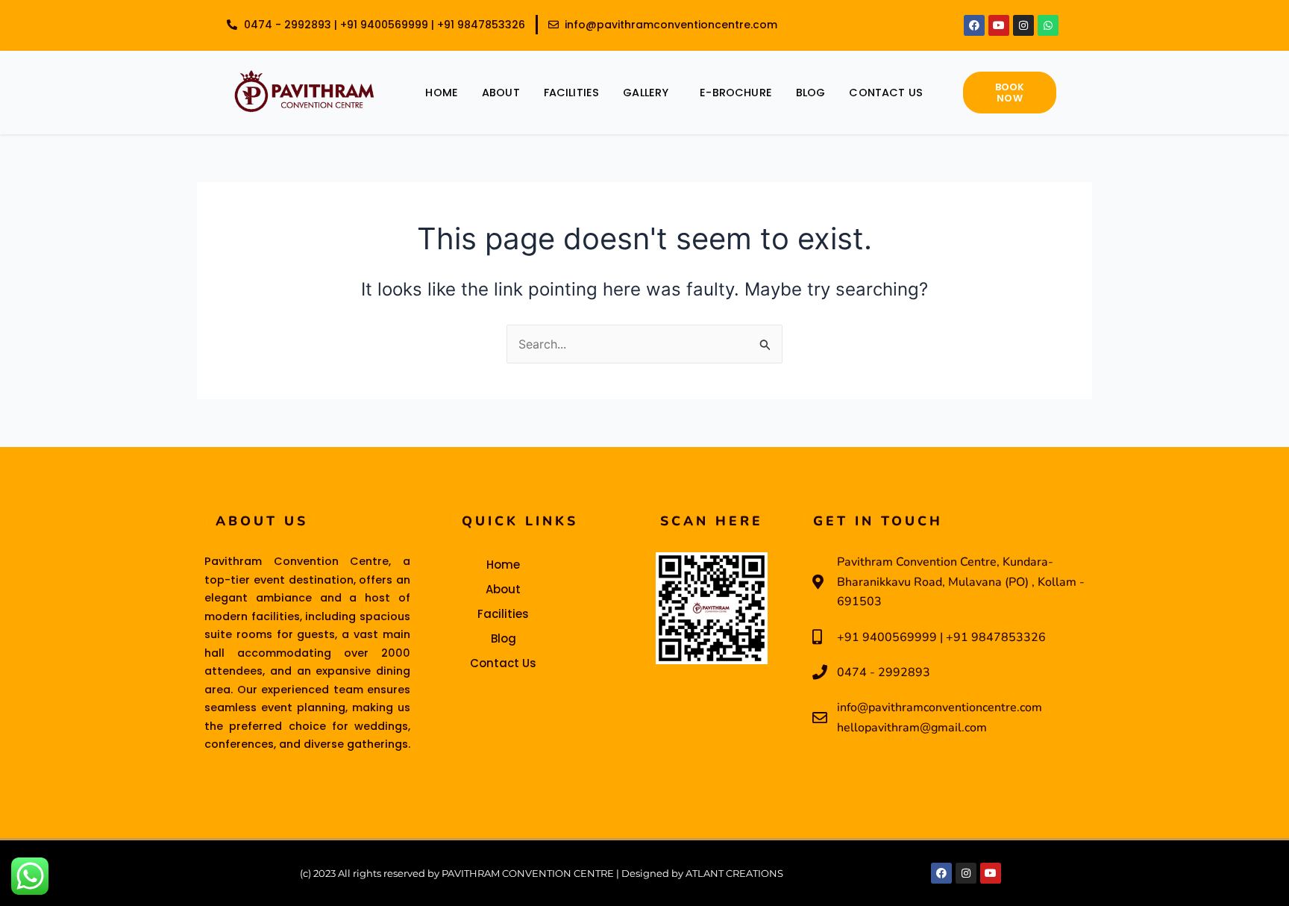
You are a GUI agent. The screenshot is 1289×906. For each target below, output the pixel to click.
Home (441, 92)
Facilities (572, 92)
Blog (811, 92)
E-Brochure (736, 92)
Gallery (645, 92)
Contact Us (886, 92)
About (501, 92)
